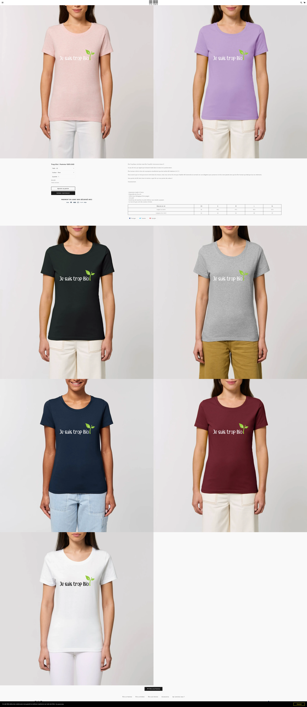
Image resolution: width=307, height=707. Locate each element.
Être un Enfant (140, 697)
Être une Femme (153, 697)
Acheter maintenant (63, 193)
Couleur (54, 172)
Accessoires (165, 697)
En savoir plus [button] (60, 704)
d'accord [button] (299, 704)
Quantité (54, 176)
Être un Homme (127, 697)
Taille (53, 168)
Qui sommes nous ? (179, 697)
